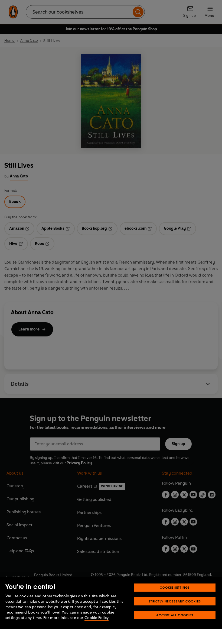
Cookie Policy (96, 617)
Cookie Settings (175, 587)
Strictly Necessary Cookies (175, 601)
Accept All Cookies (174, 615)
